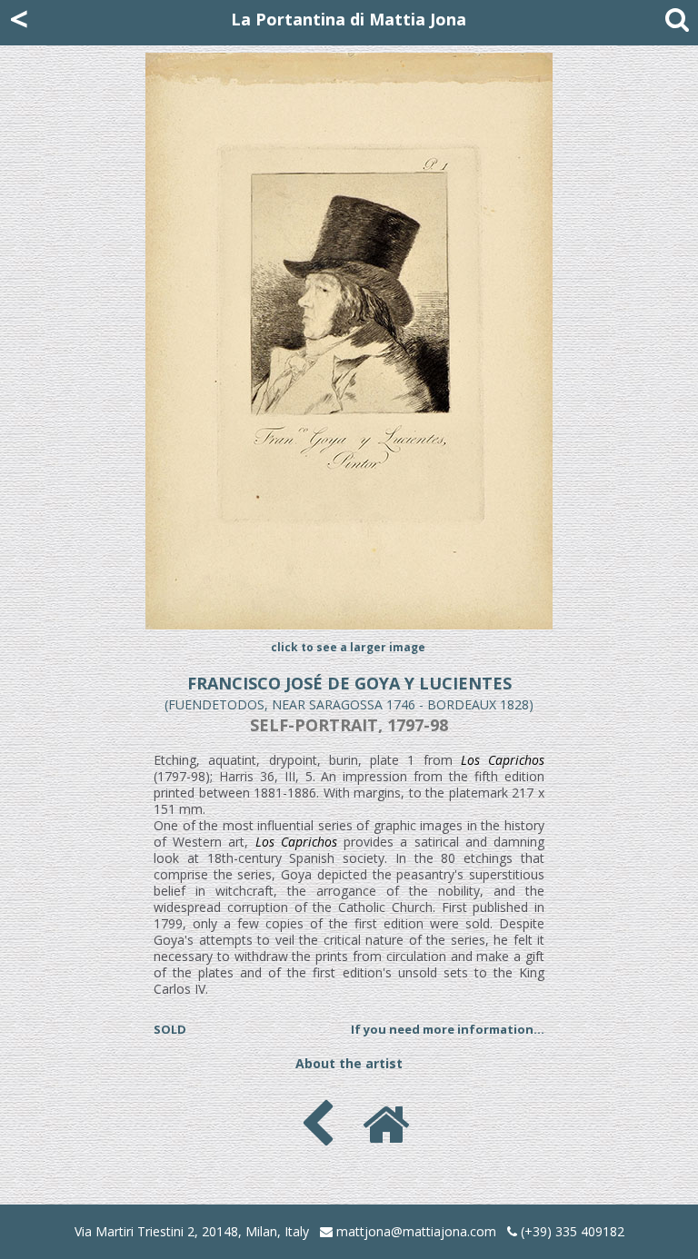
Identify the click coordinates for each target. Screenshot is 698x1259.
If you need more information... (447, 1029)
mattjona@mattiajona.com (416, 1231)
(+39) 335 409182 (570, 1231)
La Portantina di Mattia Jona (348, 19)
